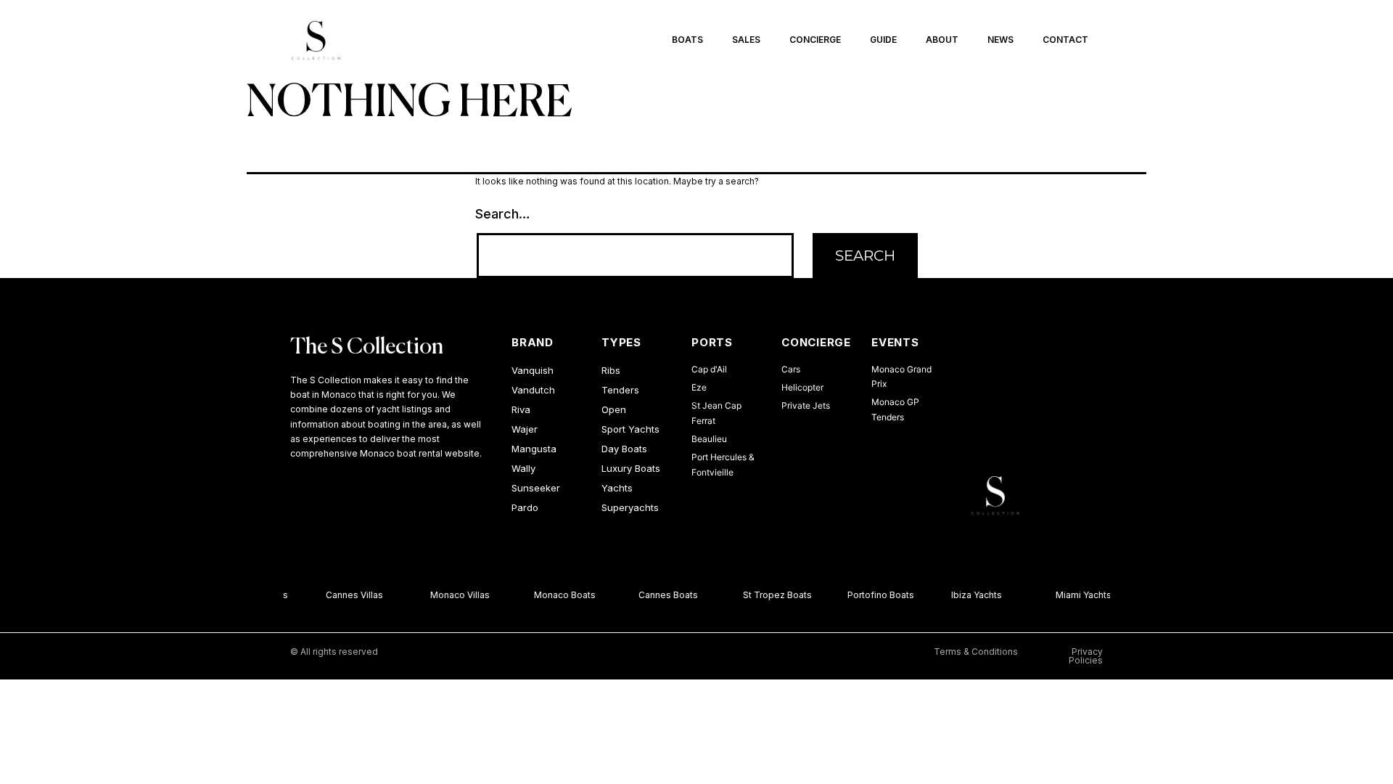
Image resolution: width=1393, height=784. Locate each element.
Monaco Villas (456, 594)
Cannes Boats (665, 594)
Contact (1065, 39)
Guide (883, 39)
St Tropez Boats (774, 594)
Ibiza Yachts (973, 594)
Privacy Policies (1086, 656)
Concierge (815, 39)
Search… (502, 213)
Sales (746, 39)
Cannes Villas (351, 594)
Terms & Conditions (976, 651)
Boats (687, 39)
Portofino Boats (877, 594)
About (942, 39)
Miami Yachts (1081, 594)
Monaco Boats (562, 594)
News (1000, 39)
